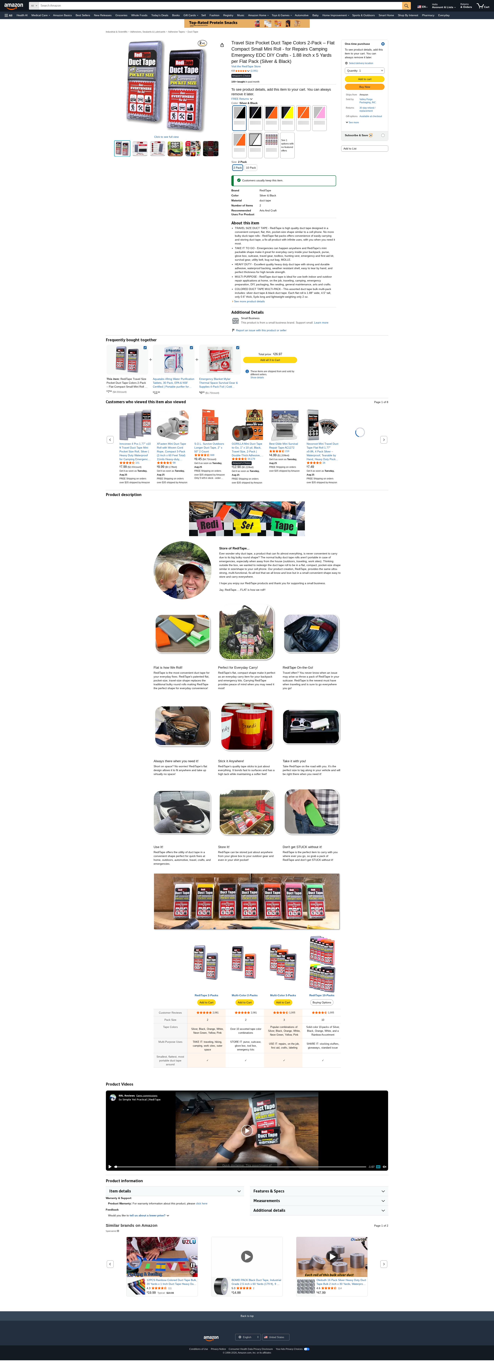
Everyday (444, 15)
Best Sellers (83, 15)
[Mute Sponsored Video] (192, 1272)
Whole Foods (139, 15)
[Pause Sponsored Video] (192, 1265)
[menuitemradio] (378, 1166)
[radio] (122, 148)
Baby (315, 15)
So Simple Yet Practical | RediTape (140, 1099)
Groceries (121, 15)
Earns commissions (146, 1095)
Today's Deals (159, 15)
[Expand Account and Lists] (455, 7)
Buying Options (322, 1002)
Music (240, 15)
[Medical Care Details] (49, 15)
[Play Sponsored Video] (247, 1257)
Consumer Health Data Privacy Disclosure (251, 1349)
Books (176, 15)
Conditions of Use (198, 1349)
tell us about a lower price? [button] (148, 1215)
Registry (228, 15)
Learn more (321, 322)
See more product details (249, 301)
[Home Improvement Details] (348, 15)
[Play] (109, 1167)
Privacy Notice (218, 1349)
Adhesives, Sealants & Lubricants (147, 31)
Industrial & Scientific (117, 31)
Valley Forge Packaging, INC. (368, 101)
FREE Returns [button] (240, 98)
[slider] (240, 1166)
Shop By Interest (408, 15)
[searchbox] (220, 5)
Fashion (214, 15)
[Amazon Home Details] (268, 15)
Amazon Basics (62, 15)
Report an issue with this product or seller (261, 330)
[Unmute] (385, 1167)
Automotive (302, 15)
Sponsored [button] (111, 1231)
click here (201, 1203)
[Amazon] (14, 6)
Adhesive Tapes (176, 31)
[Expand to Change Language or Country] (427, 7)
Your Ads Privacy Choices (289, 1349)
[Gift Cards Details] (197, 15)
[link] (173, 359)
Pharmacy (428, 15)
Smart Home (386, 15)
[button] (8, 15)
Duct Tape (193, 31)
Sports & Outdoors (363, 15)
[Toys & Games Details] (291, 15)
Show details (257, 377)
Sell (203, 15)
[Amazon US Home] (211, 1339)
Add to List (349, 148)
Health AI (22, 15)
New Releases (103, 15)
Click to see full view (166, 136)
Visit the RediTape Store (246, 66)
